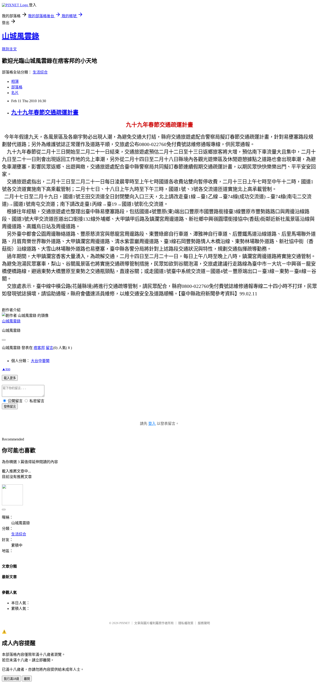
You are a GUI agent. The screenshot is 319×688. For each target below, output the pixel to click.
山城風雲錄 (20, 36)
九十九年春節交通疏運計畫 (44, 112)
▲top (6, 369)
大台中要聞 (40, 361)
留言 (49, 348)
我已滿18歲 (11, 679)
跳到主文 (9, 49)
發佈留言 (10, 406)
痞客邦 (39, 348)
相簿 (15, 82)
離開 (27, 679)
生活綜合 (40, 72)
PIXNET (124, 623)
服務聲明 (204, 623)
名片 (15, 93)
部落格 (16, 87)
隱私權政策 (185, 623)
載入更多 (10, 378)
